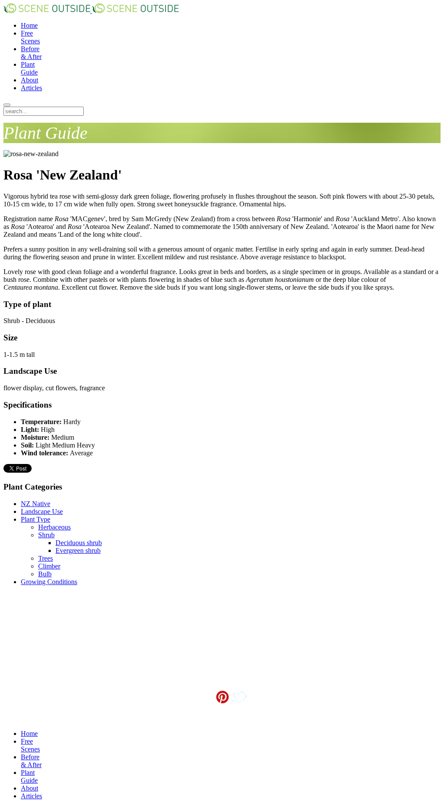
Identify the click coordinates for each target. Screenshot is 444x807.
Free (30, 37)
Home (29, 25)
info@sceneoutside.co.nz (242, 711)
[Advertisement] (46, 636)
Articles (31, 87)
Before (31, 52)
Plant (29, 68)
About (29, 80)
